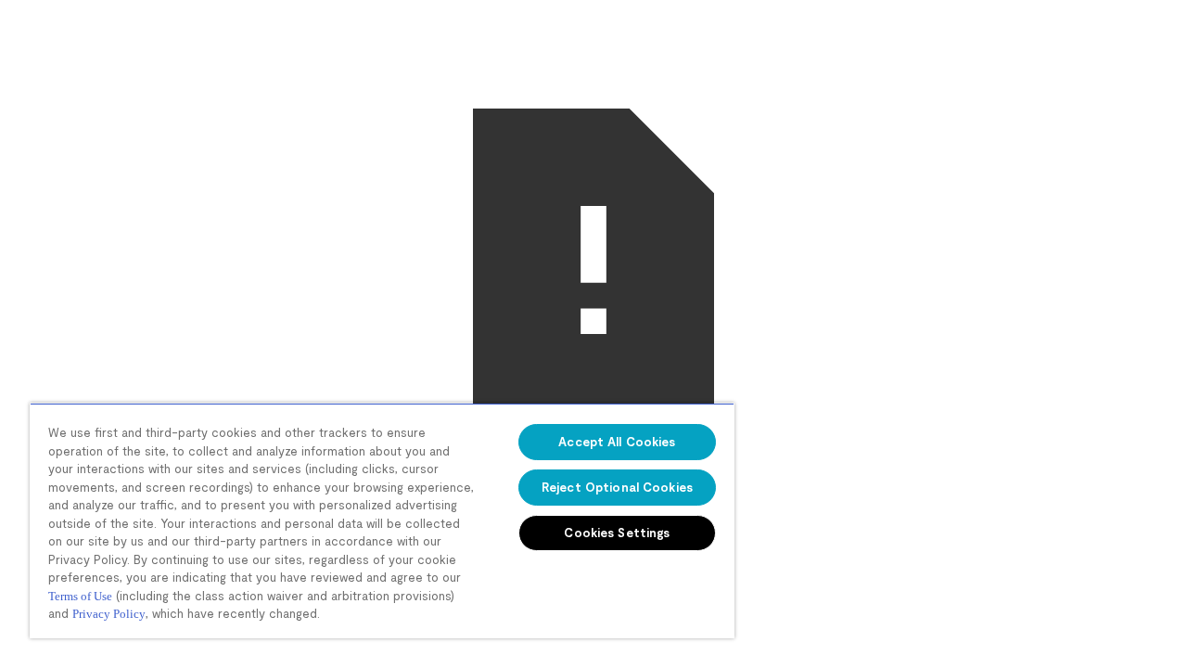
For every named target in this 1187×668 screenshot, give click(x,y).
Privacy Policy (109, 614)
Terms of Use (80, 596)
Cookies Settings (617, 532)
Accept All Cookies (616, 441)
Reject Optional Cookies (617, 487)
